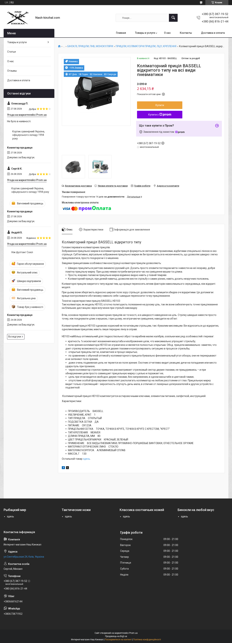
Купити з (153, 114)
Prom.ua (133, 633)
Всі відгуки (14, 336)
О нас (167, 32)
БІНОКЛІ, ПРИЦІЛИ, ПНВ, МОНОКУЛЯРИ (90, 46)
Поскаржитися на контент (118, 639)
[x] (67, 468)
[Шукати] (173, 18)
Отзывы (12, 70)
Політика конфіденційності (147, 639)
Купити (160, 105)
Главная (121, 32)
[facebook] (63, 468)
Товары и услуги (145, 32)
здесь (86, 458)
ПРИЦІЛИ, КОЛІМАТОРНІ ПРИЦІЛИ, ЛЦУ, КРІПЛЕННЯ (146, 46)
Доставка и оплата (213, 32)
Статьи (11, 51)
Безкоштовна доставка (78, 185)
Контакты (186, 32)
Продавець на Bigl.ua (116, 636)
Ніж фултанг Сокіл (22, 252)
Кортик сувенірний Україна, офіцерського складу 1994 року (28, 135)
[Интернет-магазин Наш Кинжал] (18, 18)
